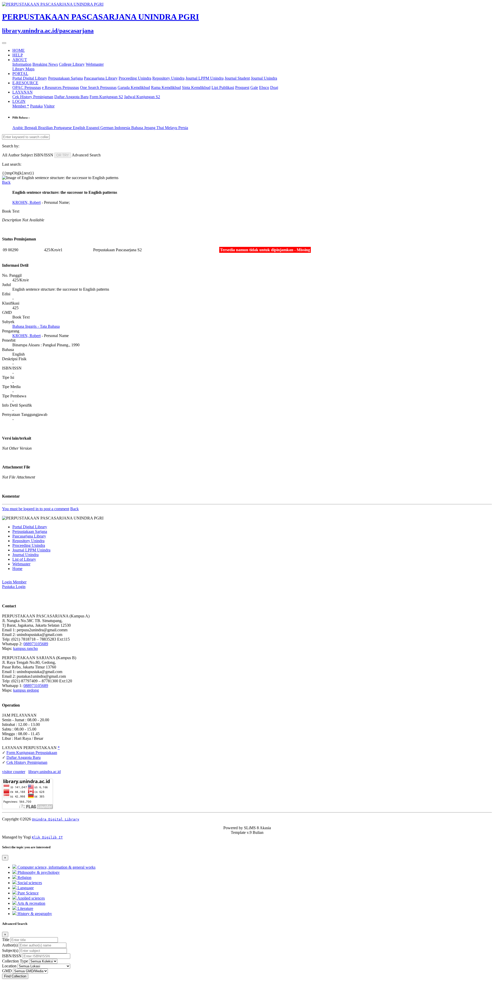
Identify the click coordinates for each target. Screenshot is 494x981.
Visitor (49, 106)
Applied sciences (30, 898)
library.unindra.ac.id (44, 771)
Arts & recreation (30, 903)
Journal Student (237, 78)
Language (25, 888)
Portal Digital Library (29, 78)
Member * (20, 106)
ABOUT (19, 59)
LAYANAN (22, 92)
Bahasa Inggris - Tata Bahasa (36, 326)
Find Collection (15, 976)
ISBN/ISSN (12, 956)
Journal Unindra (264, 78)
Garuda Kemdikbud (134, 87)
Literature (24, 908)
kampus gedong (26, 690)
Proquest (242, 87)
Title (5, 939)
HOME (18, 50)
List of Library (24, 559)
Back (6, 182)
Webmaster (95, 64)
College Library (72, 64)
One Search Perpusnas (98, 87)
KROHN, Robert (26, 202)
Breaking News (45, 64)
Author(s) (10, 945)
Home (17, 568)
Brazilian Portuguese (55, 127)
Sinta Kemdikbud (196, 87)
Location (9, 966)
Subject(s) (10, 950)
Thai (160, 127)
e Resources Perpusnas (60, 87)
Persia (183, 127)
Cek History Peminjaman (32, 97)
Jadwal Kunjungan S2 (142, 97)
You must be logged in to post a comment (35, 509)
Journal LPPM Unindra (205, 78)
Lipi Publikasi (222, 87)
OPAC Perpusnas (26, 87)
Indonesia (122, 127)
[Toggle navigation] (4, 43)
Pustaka (36, 106)
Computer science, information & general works (55, 867)
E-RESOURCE (25, 83)
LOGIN (18, 101)
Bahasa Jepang (143, 127)
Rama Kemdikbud (166, 87)
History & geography (34, 913)
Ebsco (264, 87)
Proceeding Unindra (135, 78)
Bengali (31, 127)
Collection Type (15, 961)
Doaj (274, 87)
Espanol (93, 127)
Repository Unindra (168, 78)
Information (21, 64)
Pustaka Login (13, 586)
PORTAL (20, 73)
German (107, 127)
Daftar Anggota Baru (71, 97)
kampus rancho (25, 648)
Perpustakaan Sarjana (65, 78)
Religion (23, 877)
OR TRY (62, 155)
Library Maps (23, 69)
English (79, 127)
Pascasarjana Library (101, 78)
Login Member (14, 582)
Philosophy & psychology (38, 872)
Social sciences (29, 883)
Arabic (18, 127)
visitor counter (13, 771)
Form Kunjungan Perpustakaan (31, 752)
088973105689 (35, 644)
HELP (17, 55)
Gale (254, 87)
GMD (7, 971)
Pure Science (27, 893)
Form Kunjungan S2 (106, 97)
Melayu (171, 127)
